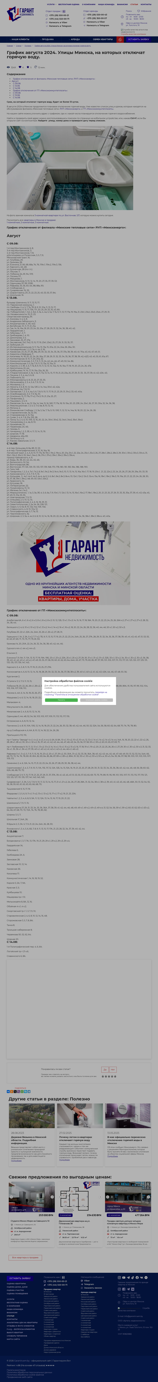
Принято (61, 700)
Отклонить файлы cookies (96, 700)
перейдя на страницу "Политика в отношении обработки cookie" (75, 693)
